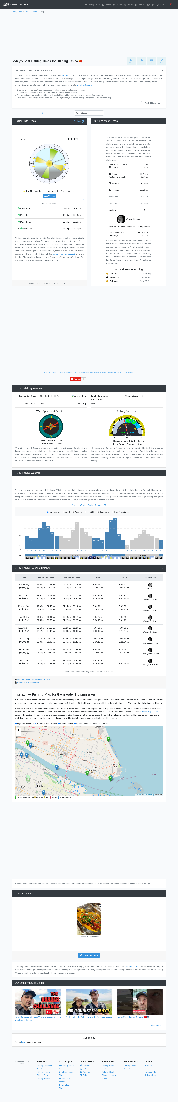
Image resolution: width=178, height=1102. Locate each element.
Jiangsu (35, 12)
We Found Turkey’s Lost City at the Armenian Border (89, 1017)
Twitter (85, 1075)
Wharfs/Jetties (66, 723)
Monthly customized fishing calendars (33, 679)
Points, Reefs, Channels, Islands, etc (92, 723)
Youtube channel (132, 966)
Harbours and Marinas (47, 723)
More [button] (140, 5)
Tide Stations (42, 1069)
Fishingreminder (18, 4)
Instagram (87, 1069)
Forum (129, 5)
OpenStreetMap (148, 795)
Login (151, 5)
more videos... (157, 1025)
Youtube (86, 1072)
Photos (107, 5)
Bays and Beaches (25, 723)
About (147, 1069)
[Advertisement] (89, 34)
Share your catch (90, 955)
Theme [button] (162, 5)
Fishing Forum (43, 1072)
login (23, 1042)
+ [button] (18, 730)
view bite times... (84, 85)
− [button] (18, 734)
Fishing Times (93, 5)
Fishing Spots (17, 12)
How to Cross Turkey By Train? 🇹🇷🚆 (133, 1017)
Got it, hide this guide (153, 103)
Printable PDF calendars (28, 682)
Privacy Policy (151, 1075)
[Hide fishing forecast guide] (162, 70)
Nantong (65, 75)
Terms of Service (152, 1072)
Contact (148, 1065)
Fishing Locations (44, 1065)
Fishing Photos (43, 1075)
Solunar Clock (108, 1072)
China (27, 12)
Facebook (87, 1065)
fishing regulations (150, 712)
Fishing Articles (43, 1078)
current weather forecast (64, 254)
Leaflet (138, 795)
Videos (118, 5)
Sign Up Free (49, 196)
